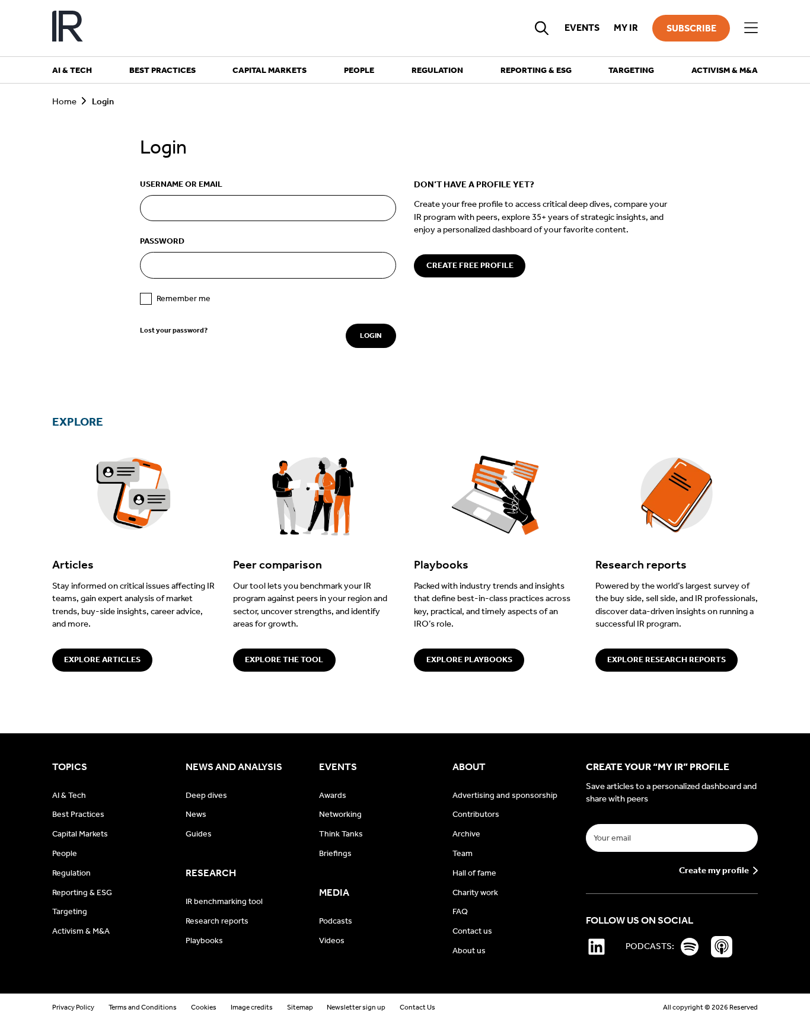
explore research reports (666, 659)
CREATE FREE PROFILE (470, 265)
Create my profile (714, 870)
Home (64, 101)
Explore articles (102, 659)
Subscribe (691, 28)
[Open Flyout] (751, 28)
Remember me (184, 298)
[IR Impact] (67, 28)
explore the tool (284, 659)
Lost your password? (174, 330)
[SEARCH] (541, 27)
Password (162, 241)
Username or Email (181, 184)
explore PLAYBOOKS (469, 659)
